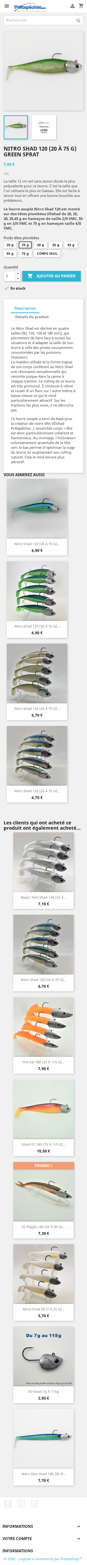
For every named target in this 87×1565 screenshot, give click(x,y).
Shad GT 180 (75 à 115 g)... (43, 1144)
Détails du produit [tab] (32, 316)
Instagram (34, 1504)
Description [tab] (25, 308)
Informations (17, 1550)
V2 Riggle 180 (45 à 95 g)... (43, 1226)
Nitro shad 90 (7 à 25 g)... (44, 1309)
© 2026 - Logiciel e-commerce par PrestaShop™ (43, 1558)
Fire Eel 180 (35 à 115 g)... (43, 1062)
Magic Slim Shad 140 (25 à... (43, 897)
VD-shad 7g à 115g (43, 1391)
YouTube (21, 1504)
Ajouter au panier (51, 276)
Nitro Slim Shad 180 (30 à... (44, 1474)
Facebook (8, 1504)
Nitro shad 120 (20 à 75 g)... (37, 544)
